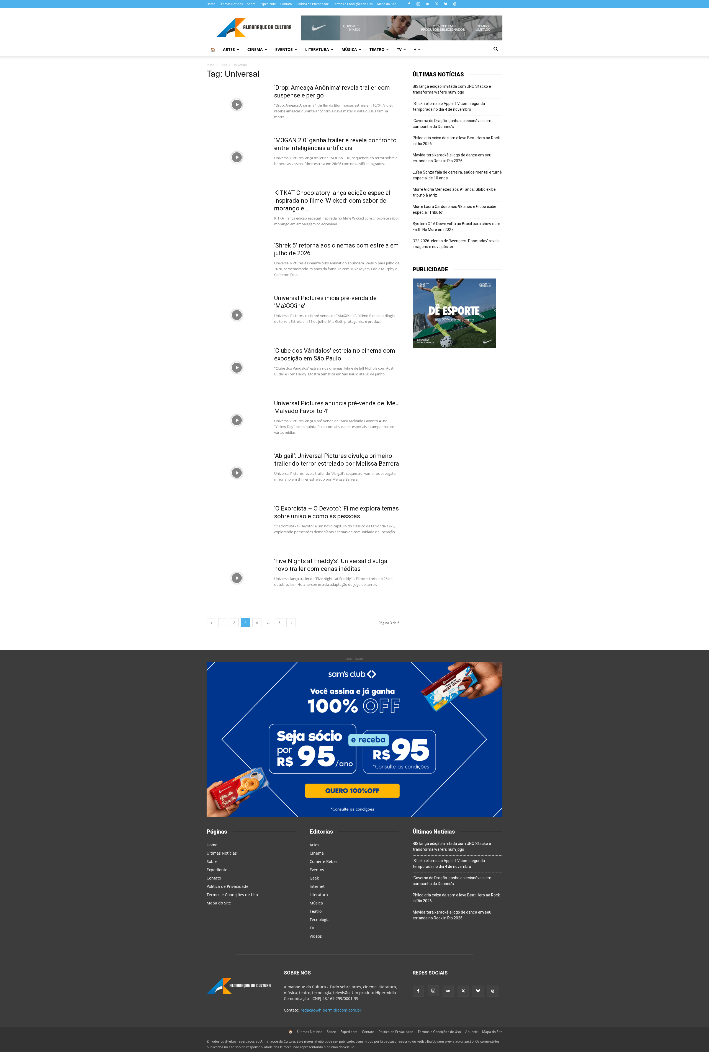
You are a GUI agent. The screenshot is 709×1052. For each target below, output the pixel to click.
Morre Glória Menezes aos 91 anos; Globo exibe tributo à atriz (454, 192)
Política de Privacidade (312, 4)
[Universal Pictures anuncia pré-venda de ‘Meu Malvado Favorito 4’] (237, 420)
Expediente (268, 4)
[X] (436, 4)
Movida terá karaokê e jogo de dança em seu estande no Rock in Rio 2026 (452, 158)
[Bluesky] (445, 4)
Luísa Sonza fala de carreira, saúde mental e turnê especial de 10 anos (457, 175)
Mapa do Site (386, 4)
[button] (495, 50)
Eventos (284, 49)
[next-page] (291, 622)
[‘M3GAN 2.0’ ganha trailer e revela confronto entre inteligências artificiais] (237, 157)
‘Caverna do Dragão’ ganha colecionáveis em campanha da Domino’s (452, 123)
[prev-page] (211, 622)
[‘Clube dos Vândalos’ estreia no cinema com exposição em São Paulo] (237, 367)
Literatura (317, 49)
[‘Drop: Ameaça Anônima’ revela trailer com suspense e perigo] (237, 104)
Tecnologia (320, 919)
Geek (314, 878)
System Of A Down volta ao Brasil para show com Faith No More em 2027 (456, 226)
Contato (286, 4)
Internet (317, 886)
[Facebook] (409, 4)
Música (349, 49)
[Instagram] (418, 4)
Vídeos (316, 936)
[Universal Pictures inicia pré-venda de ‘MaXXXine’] (237, 315)
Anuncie (471, 1031)
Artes (229, 49)
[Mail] (427, 4)
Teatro (376, 49)
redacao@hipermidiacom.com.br (330, 1010)
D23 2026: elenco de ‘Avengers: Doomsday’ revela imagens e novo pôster (456, 244)
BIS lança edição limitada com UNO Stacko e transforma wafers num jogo (452, 89)
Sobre (251, 4)
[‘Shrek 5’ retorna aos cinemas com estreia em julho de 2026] (237, 262)
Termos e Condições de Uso (353, 4)
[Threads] (455, 4)
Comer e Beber (323, 861)
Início (211, 64)
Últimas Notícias (231, 4)
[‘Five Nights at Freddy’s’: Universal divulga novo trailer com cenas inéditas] (237, 578)
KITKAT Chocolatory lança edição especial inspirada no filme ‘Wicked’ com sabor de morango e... (332, 200)
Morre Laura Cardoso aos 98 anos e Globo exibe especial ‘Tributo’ (454, 209)
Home (211, 4)
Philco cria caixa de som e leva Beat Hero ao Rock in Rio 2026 (456, 141)
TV (399, 49)
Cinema (255, 49)
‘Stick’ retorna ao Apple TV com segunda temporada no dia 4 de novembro (449, 106)
